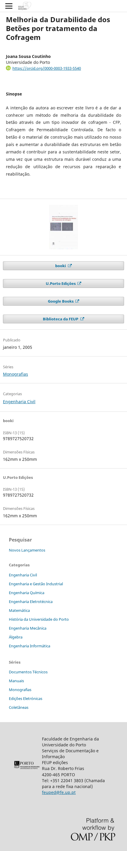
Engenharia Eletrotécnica (31, 601)
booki (61, 265)
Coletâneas (18, 707)
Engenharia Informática (29, 646)
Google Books (61, 301)
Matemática (19, 610)
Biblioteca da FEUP (61, 319)
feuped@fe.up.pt (59, 792)
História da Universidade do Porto (39, 619)
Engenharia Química (26, 592)
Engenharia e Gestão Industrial (36, 583)
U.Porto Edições (61, 283)
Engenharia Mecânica (27, 628)
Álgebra (15, 637)
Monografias (15, 374)
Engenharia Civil (19, 401)
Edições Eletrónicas (25, 698)
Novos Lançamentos (27, 550)
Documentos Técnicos (28, 672)
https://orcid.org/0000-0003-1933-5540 (46, 68)
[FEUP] (27, 769)
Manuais (16, 680)
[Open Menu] (9, 6)
